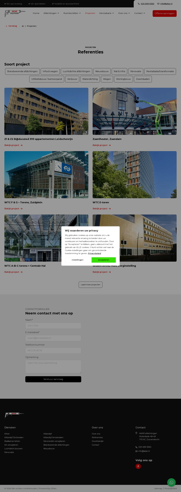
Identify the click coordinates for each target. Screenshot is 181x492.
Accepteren (103, 260)
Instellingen (77, 260)
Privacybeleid (94, 253)
